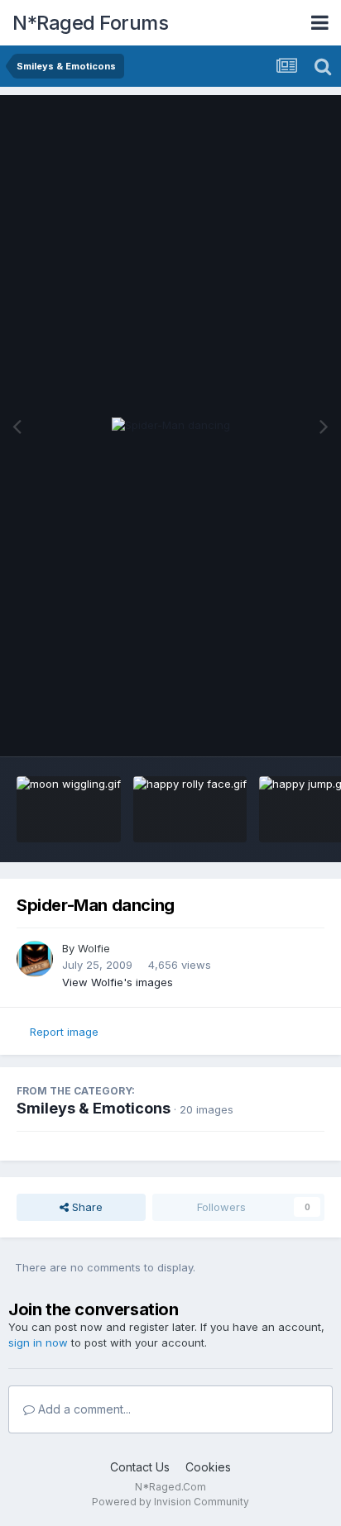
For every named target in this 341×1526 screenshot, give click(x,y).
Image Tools (272, 726)
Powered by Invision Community (170, 1501)
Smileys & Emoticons (93, 1108)
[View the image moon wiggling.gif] (69, 809)
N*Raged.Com (170, 1487)
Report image (64, 1031)
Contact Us (140, 1467)
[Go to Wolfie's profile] (35, 959)
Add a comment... (83, 1409)
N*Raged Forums (90, 23)
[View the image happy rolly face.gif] (190, 809)
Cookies (208, 1467)
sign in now (38, 1342)
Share (86, 1207)
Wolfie (94, 948)
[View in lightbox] (171, 425)
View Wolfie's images (117, 982)
